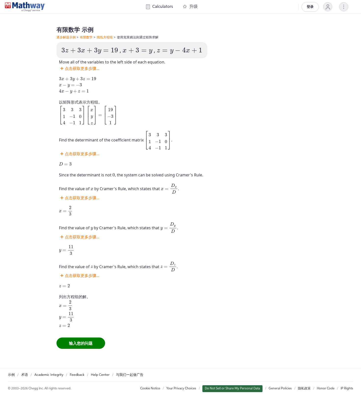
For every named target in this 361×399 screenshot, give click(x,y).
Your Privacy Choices (181, 388)
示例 (11, 375)
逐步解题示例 (66, 37)
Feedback (77, 375)
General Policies (280, 388)
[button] (327, 6)
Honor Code (325, 388)
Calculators (162, 7)
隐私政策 (304, 388)
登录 (310, 7)
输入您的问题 (81, 343)
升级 (193, 7)
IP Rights (347, 388)
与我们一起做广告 (129, 375)
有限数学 (86, 37)
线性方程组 (105, 37)
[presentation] (89, 50)
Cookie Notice (150, 388)
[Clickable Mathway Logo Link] (25, 7)
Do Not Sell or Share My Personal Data (232, 388)
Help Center (100, 375)
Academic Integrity (48, 375)
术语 (24, 375)
